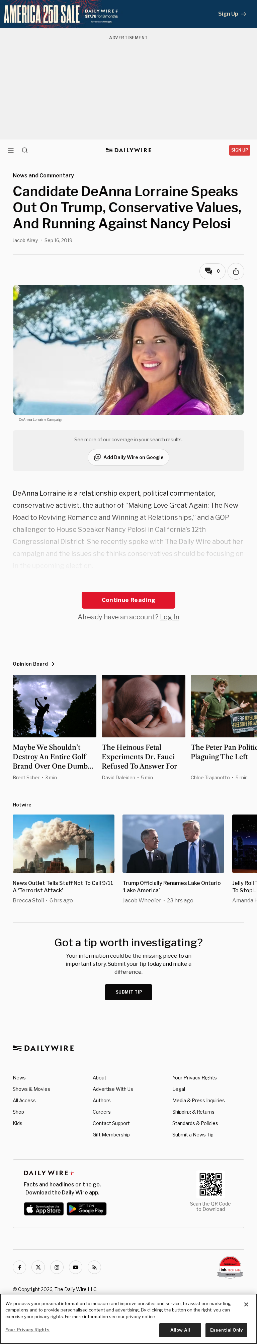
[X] (38, 1267)
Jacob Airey (25, 240)
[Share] (236, 271)
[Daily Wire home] (128, 150)
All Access (24, 1100)
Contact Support (111, 1123)
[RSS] (94, 1267)
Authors (102, 1100)
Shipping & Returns (193, 1112)
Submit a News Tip (192, 1134)
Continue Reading (128, 600)
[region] (128, 1319)
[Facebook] (19, 1267)
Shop (18, 1112)
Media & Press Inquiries (198, 1100)
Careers (102, 1112)
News (19, 1077)
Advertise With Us (113, 1089)
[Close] (246, 1304)
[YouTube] (75, 1267)
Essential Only (226, 1330)
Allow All (180, 1330)
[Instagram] (57, 1267)
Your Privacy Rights (194, 1078)
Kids (17, 1123)
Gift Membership (111, 1134)
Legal (178, 1089)
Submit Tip (129, 992)
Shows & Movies (31, 1089)
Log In (169, 617)
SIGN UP (239, 150)
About (99, 1077)
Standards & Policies (195, 1123)
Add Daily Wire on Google (133, 457)
